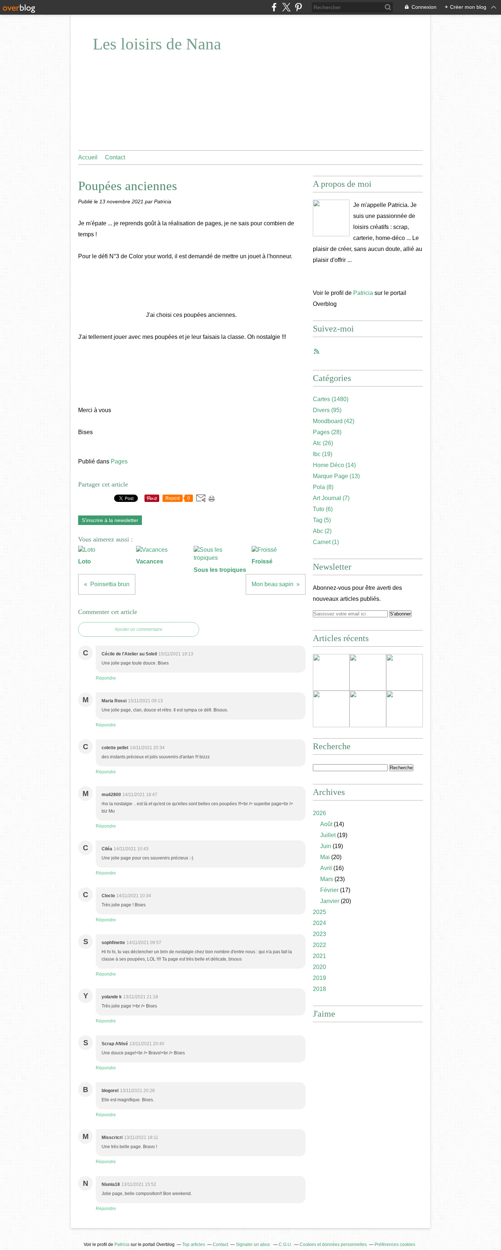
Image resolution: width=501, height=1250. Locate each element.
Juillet (328, 835)
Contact (115, 157)
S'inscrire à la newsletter (110, 520)
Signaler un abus (253, 1244)
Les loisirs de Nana (157, 44)
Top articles (193, 1244)
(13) (336, 476)
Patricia (363, 293)
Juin (325, 846)
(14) (334, 465)
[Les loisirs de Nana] (331, 218)
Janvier (329, 901)
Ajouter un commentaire (138, 629)
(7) (331, 498)
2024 (319, 923)
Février (329, 890)
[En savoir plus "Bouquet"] (331, 709)
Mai (325, 857)
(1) (326, 542)
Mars (326, 879)
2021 (319, 956)
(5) (322, 520)
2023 (319, 934)
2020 (319, 967)
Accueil (88, 157)
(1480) (330, 399)
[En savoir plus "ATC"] (368, 709)
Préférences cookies (394, 1244)
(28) (327, 432)
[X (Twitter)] (286, 7)
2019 (319, 978)
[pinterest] (298, 7)
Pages (119, 461)
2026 (319, 813)
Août (326, 824)
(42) (333, 421)
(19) (322, 454)
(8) (323, 487)
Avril (326, 868)
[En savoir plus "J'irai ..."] (368, 672)
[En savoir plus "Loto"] (404, 672)
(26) (323, 443)
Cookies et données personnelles (333, 1244)
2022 (319, 945)
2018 (319, 989)
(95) (327, 410)
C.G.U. (285, 1244)
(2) (322, 531)
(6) (323, 509)
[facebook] (274, 7)
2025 (319, 912)
